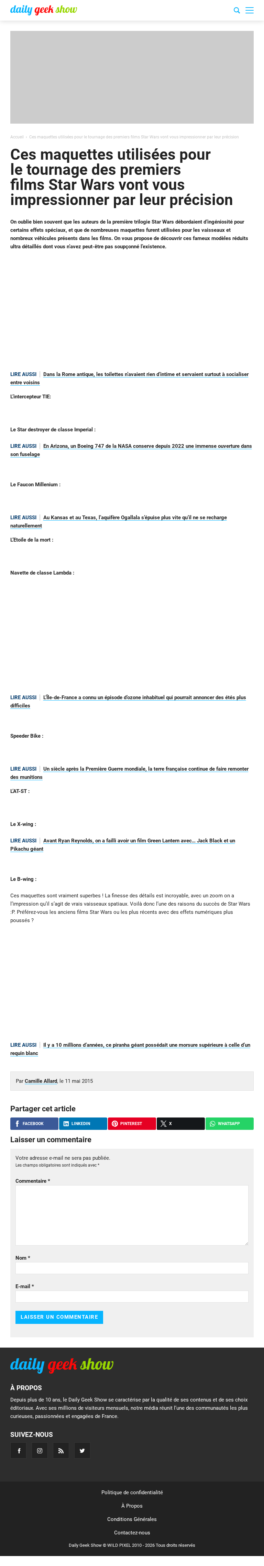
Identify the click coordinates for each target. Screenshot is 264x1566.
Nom (22, 1258)
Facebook (33, 1123)
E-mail (24, 1286)
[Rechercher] (237, 11)
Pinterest (131, 1123)
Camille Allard (41, 1081)
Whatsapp (229, 1123)
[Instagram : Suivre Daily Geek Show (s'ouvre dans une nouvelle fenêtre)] (40, 1450)
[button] (249, 10)
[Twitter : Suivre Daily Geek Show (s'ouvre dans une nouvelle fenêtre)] (82, 1450)
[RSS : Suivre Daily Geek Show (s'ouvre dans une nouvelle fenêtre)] (61, 1450)
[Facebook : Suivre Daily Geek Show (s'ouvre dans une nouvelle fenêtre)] (18, 1450)
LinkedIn (81, 1123)
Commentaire (32, 1181)
